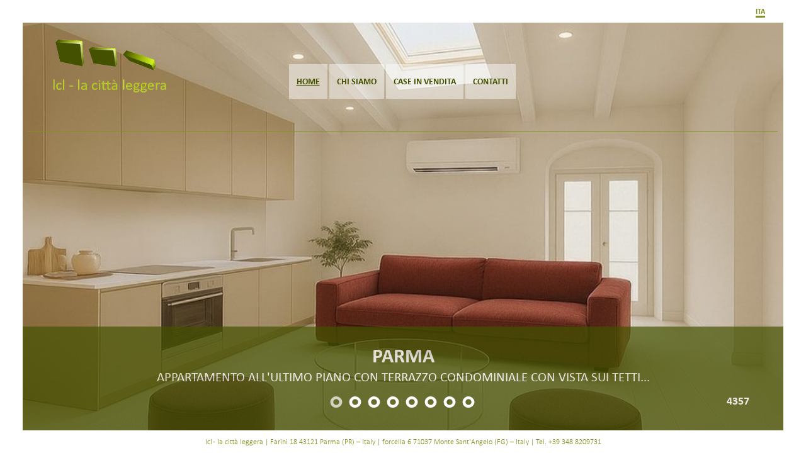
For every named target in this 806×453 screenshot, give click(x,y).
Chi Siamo (357, 81)
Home (308, 81)
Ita (760, 11)
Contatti (490, 81)
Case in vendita (425, 81)
